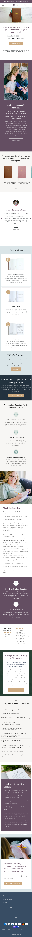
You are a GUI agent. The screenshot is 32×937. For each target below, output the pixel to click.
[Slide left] (12, 188)
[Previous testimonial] (1, 219)
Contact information (16, 934)
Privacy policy (8, 932)
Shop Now (16, 369)
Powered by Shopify (17, 929)
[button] (3, 5)
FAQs (4, 896)
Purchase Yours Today (13, 883)
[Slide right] (19, 188)
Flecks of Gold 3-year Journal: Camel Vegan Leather (10, 183)
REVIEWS (5, 902)
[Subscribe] (25, 912)
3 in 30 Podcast (9, 929)
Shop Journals (16, 43)
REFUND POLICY (7, 899)
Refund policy (27, 929)
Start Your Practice (16, 395)
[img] (7, 633)
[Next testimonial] (30, 219)
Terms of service (16, 932)
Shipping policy (25, 932)
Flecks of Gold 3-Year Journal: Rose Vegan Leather (24, 183)
